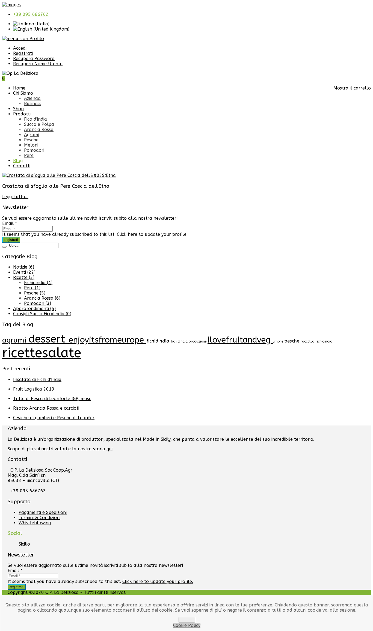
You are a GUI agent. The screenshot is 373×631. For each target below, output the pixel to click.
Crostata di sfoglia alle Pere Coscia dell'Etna (55, 186)
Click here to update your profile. (152, 234)
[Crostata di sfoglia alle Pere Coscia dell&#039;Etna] (59, 175)
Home (19, 88)
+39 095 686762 (31, 14)
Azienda (32, 98)
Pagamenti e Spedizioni (43, 512)
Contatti (21, 165)
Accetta (187, 620)
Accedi (19, 48)
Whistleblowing (35, 522)
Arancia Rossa (39, 129)
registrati (11, 240)
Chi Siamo (23, 93)
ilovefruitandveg (240, 340)
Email (9, 223)
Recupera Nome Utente (38, 63)
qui (109, 448)
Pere (29, 155)
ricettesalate (41, 353)
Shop (18, 108)
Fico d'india (35, 119)
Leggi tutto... (15, 196)
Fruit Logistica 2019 (33, 389)
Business (32, 103)
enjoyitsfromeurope (107, 340)
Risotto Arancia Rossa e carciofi (46, 408)
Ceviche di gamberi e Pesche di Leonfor (53, 417)
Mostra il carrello (352, 88)
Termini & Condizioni (39, 517)
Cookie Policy (186, 625)
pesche (292, 341)
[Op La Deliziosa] (20, 73)
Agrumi (31, 134)
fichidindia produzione (189, 341)
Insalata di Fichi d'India (37, 379)
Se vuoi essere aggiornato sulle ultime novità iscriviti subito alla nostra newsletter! (90, 218)
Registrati (23, 53)
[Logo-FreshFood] (11, 4)
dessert (48, 339)
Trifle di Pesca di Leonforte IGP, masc (52, 398)
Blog (18, 160)
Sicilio (24, 544)
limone (278, 341)
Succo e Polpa (39, 124)
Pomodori (34, 150)
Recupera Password (34, 58)
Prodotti (22, 114)
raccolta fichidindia (316, 341)
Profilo (36, 38)
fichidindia (158, 341)
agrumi (15, 340)
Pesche (31, 139)
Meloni (31, 145)
